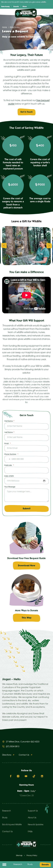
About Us (32, 818)
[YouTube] (26, 776)
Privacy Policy (31, 855)
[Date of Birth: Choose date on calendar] (44, 480)
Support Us (33, 811)
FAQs (30, 832)
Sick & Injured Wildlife (12, 825)
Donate (45, 864)
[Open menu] (4, 864)
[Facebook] (10, 776)
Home (4, 27)
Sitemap (19, 855)
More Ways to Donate (26, 610)
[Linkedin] (42, 776)
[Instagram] (18, 776)
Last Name (8, 432)
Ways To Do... (15, 27)
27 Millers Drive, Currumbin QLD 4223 (22, 742)
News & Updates (35, 825)
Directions (6, 755)
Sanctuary (5, 6)
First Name (8, 421)
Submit (26, 508)
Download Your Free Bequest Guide (26, 558)
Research (17, 864)
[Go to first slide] (49, 245)
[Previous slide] (4, 245)
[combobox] (8, 459)
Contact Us (24, 755)
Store (25, 6)
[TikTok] (34, 776)
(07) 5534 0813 (12, 747)
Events (16, 6)
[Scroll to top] (49, 862)
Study (30, 864)
